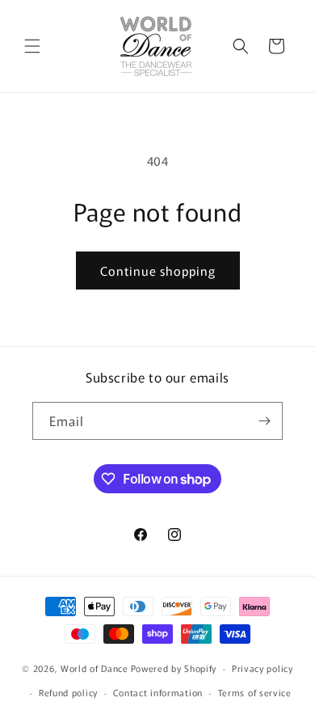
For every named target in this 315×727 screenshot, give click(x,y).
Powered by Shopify (174, 667)
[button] (32, 46)
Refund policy (68, 692)
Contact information (158, 692)
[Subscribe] (264, 421)
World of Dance (94, 667)
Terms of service (255, 692)
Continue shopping (158, 270)
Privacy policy (262, 667)
